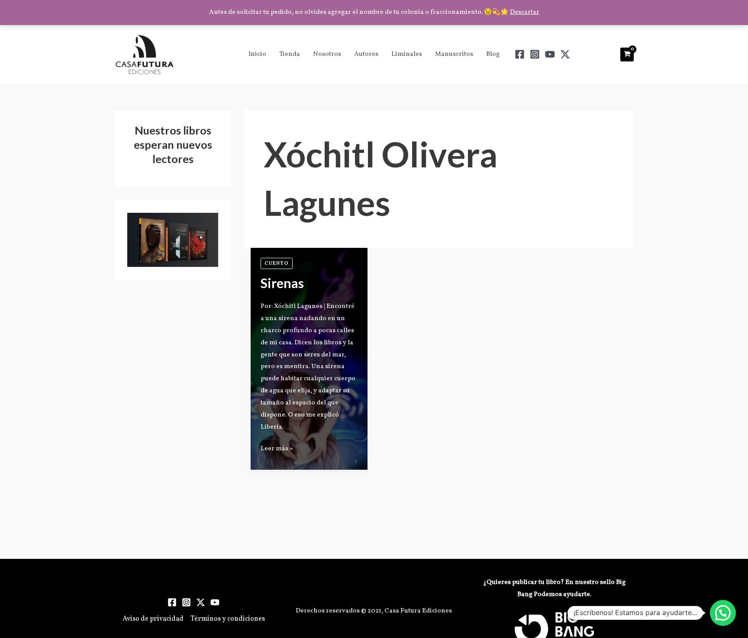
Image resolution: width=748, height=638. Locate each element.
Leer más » (277, 448)
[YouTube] (550, 54)
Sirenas (282, 283)
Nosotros (327, 54)
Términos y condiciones (227, 619)
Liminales (406, 54)
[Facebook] (520, 54)
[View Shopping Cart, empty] (627, 54)
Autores (366, 54)
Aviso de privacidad (153, 619)
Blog (493, 54)
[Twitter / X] (565, 54)
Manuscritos (454, 54)
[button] (723, 613)
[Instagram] (535, 54)
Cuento (276, 263)
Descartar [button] (524, 12)
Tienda (289, 54)
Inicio (257, 54)
